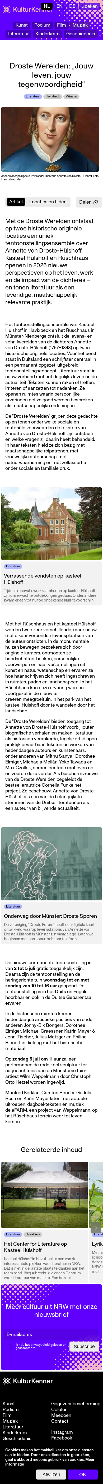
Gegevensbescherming (75, 1404)
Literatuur (18, 34)
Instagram (62, 1432)
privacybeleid (40, 1345)
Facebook (61, 1438)
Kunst (22, 25)
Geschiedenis (80, 34)
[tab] (16, 202)
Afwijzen (51, 1474)
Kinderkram (47, 34)
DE (72, 6)
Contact (59, 1421)
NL (47, 6)
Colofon (59, 1410)
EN (60, 6)
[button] (96, 1227)
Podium (42, 25)
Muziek (80, 25)
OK (82, 1474)
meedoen (61, 1415)
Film (61, 25)
